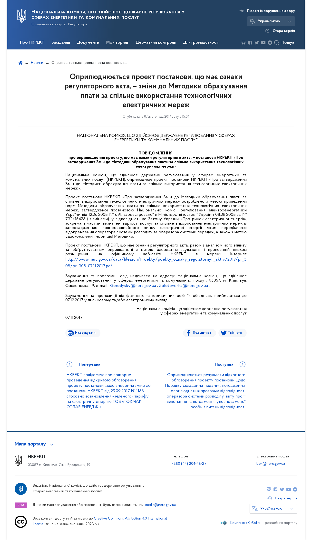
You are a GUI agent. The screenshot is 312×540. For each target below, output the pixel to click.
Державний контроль (156, 42)
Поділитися (202, 333)
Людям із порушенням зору (271, 11)
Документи (88, 42)
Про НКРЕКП (32, 42)
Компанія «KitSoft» (245, 523)
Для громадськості (201, 42)
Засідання (60, 42)
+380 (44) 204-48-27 (189, 464)
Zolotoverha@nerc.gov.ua (183, 286)
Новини (37, 63)
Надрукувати (85, 333)
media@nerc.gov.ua (160, 505)
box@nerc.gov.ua (270, 464)
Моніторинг (117, 42)
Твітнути (235, 333)
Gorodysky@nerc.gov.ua (133, 286)
